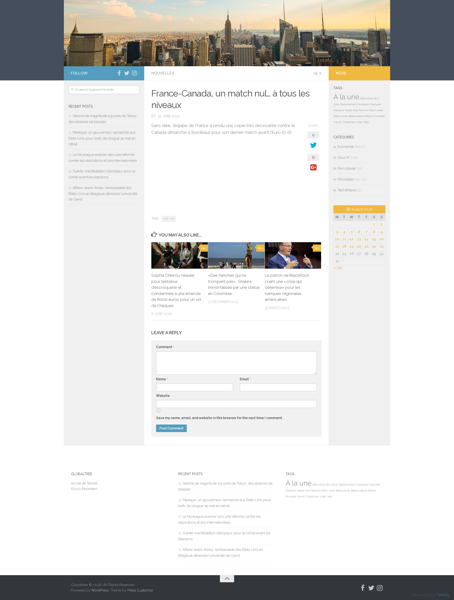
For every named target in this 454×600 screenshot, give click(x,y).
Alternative (366, 98)
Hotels (348, 110)
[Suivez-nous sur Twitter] (127, 73)
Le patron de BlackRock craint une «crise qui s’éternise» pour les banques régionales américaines (287, 287)
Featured (375, 104)
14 (366, 239)
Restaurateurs (356, 116)
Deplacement (348, 104)
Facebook (363, 104)
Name (162, 379)
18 (344, 246)
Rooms (370, 116)
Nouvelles (162, 73)
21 (367, 246)
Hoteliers (338, 110)
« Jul (337, 268)
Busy (336, 104)
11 (344, 239)
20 (359, 246)
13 (359, 239)
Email (245, 379)
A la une (169, 218)
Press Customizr (140, 590)
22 (374, 246)
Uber (360, 122)
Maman (363, 110)
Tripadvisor (349, 122)
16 (382, 239)
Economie (346, 147)
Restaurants (340, 116)
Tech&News (347, 190)
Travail (337, 122)
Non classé (346, 168)
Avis (376, 98)
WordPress (100, 590)
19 (351, 246)
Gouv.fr (343, 157)
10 (337, 239)
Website (163, 396)
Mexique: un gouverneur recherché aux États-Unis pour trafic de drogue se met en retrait (102, 138)
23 (382, 246)
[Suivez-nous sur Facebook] (119, 73)
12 (351, 239)
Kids (355, 110)
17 (337, 246)
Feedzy (443, 594)
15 (374, 239)
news (380, 110)
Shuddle (380, 116)
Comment (165, 347)
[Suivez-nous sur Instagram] (134, 73)
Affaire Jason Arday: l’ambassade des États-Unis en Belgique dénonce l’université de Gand (103, 193)
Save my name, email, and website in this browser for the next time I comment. (219, 418)
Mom (372, 110)
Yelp (366, 122)
